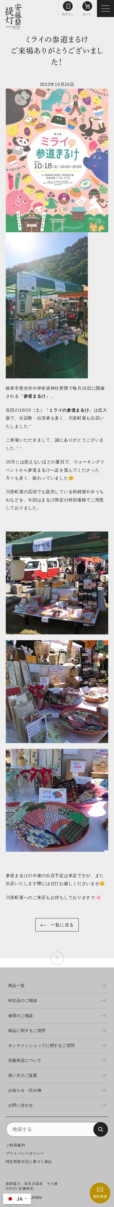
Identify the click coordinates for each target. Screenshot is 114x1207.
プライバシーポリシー (25, 1153)
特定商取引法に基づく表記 (29, 1162)
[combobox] (57, 1129)
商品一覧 (16, 985)
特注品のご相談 (22, 1000)
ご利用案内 (15, 1145)
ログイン (68, 14)
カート (87, 14)
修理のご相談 (20, 1015)
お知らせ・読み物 (25, 1090)
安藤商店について (25, 1060)
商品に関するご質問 (27, 1030)
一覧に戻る (61, 924)
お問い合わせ (20, 1105)
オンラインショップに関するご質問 (41, 1045)
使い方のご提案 (22, 1075)
